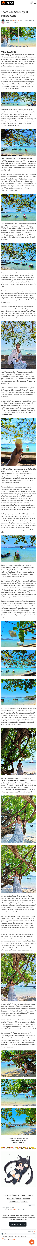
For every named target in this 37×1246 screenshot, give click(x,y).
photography (10, 1198)
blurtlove (18, 1198)
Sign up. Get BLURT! (18, 1224)
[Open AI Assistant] (31, 1242)
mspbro (5, 1233)
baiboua (9, 20)
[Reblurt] (30, 1205)
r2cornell (30, 1195)
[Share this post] (33, 1205)
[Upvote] (3, 1210)
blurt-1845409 (7, 1195)
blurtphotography (14, 1201)
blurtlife (24, 1195)
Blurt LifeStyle (29, 20)
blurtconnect (26, 1198)
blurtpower (24, 1201)
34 (20, 1209)
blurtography (16, 1195)
